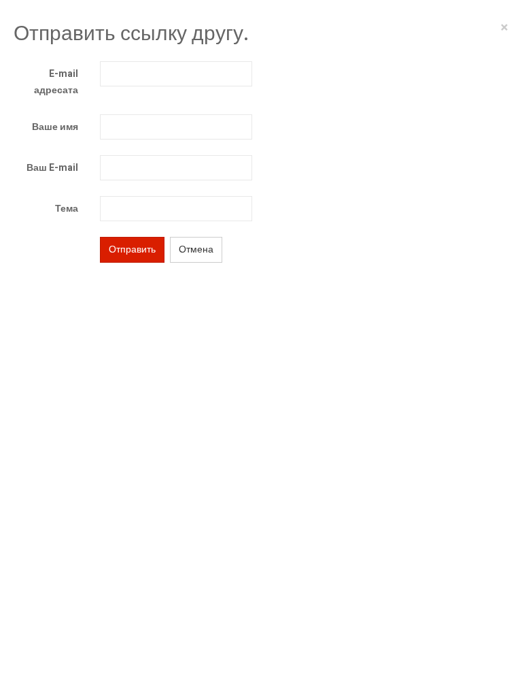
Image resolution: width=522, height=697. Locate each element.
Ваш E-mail (52, 168)
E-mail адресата (56, 82)
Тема (66, 208)
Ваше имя (55, 127)
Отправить (132, 249)
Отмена (196, 249)
